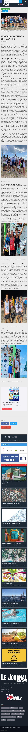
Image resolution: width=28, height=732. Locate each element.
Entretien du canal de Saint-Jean (9, 542)
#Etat (3, 716)
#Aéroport (8, 716)
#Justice (14, 716)
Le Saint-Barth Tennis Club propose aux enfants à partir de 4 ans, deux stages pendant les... (14, 624)
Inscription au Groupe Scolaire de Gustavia (11, 522)
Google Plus (6, 427)
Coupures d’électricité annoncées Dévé (11, 482)
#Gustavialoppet (10, 719)
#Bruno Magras (14, 713)
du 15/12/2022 (10, 402)
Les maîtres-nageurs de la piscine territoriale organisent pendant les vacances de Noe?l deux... (13, 604)
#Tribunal (20, 716)
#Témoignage (15, 710)
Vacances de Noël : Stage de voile (10, 582)
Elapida (10, 727)
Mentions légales (3, 730)
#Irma (20, 707)
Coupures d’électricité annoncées (9, 642)
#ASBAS (4, 719)
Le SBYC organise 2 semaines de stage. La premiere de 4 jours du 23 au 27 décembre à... (13, 584)
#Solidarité (22, 710)
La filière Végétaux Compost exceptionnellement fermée (13, 663)
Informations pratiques (7, 465)
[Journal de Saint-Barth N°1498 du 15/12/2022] (14, 394)
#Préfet (21, 713)
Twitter (14, 423)
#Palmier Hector (14, 707)
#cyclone (4, 710)
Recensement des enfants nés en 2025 (11, 502)
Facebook (5, 423)
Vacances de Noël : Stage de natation (10, 602)
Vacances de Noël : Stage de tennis (10, 622)
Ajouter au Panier (7, 408)
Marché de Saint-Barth (7, 562)
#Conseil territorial (6, 713)
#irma (9, 710)
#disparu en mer (5, 707)
